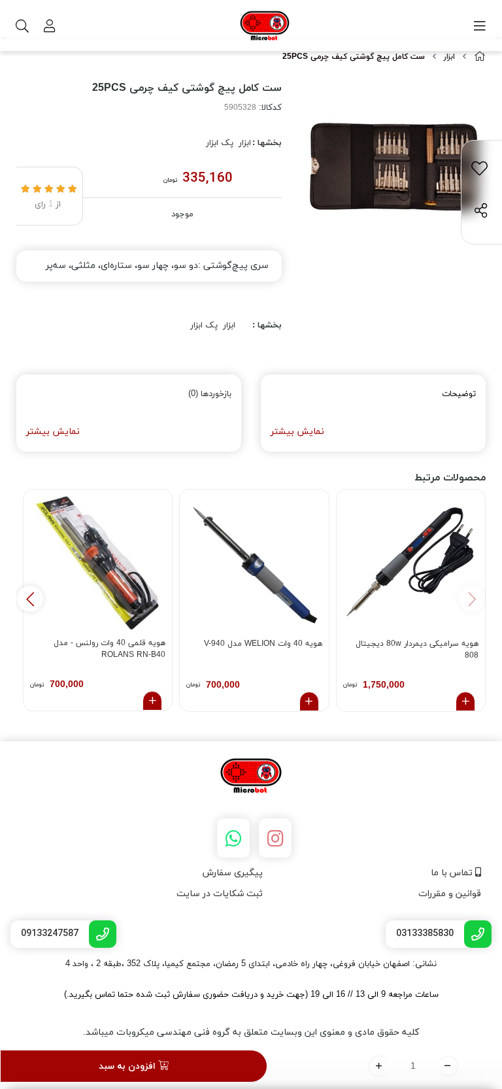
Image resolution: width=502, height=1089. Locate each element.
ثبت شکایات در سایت (219, 894)
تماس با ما (453, 873)
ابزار (449, 57)
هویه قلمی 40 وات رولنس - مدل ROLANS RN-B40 (109, 649)
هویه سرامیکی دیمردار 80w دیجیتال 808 (417, 650)
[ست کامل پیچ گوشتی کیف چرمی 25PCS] (251, 776)
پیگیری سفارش (233, 873)
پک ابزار (219, 143)
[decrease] (448, 1066)
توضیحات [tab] (459, 394)
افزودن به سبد (128, 1066)
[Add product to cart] (465, 701)
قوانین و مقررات (449, 894)
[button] (30, 599)
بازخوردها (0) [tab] (209, 394)
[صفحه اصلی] (480, 57)
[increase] (379, 1066)
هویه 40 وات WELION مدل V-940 (263, 644)
